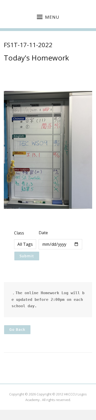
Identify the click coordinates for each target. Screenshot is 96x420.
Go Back (17, 329)
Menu (52, 17)
